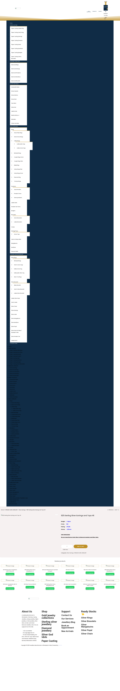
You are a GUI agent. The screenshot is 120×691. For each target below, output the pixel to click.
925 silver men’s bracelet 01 (70, 584)
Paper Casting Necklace (17, 48)
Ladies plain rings (21, 144)
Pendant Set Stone (15, 206)
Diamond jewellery (47, 629)
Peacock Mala (14, 251)
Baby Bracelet (17, 285)
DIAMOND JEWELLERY (15, 61)
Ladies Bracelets (18, 222)
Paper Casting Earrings (16, 36)
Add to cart (80, 546)
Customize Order (13, 343)
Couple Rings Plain (18, 161)
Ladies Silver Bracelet (19, 293)
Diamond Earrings (15, 68)
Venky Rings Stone (18, 173)
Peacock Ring (17, 177)
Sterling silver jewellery (49, 623)
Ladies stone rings (21, 148)
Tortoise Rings (17, 181)
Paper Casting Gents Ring (17, 32)
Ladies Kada (14, 202)
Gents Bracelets (18, 218)
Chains (13, 227)
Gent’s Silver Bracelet (19, 289)
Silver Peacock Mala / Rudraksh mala (19, 498)
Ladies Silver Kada (15, 298)
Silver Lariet (14, 314)
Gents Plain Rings (18, 132)
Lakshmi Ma (14, 111)
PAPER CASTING (13, 25)
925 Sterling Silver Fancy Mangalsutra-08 (50, 585)
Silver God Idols (47, 636)
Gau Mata (13, 103)
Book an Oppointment (67, 626)
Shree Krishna (14, 95)
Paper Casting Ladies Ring (17, 28)
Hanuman (13, 107)
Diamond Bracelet (15, 81)
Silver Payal (14, 326)
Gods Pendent (17, 189)
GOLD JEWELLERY (14, 126)
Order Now (10, 574)
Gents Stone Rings (18, 136)
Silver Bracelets (88, 621)
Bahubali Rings (17, 153)
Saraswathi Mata (15, 87)
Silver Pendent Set (15, 336)
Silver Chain (14, 306)
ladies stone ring (18, 269)
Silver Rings (14, 257)
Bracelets (13, 214)
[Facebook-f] (75, 599)
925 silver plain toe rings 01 (110, 584)
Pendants (13, 186)
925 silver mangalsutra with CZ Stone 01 (10, 585)
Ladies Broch (14, 340)
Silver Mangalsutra (15, 318)
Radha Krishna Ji (15, 115)
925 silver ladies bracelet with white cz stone (90, 585)
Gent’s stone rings (18, 265)
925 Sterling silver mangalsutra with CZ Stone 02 (10, 570)
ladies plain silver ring (19, 273)
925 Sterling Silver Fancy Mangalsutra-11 (110, 570)
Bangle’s (13, 210)
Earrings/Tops (14, 231)
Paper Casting (49, 641)
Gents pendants (18, 197)
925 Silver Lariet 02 (70, 569)
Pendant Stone (17, 193)
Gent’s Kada (14, 302)
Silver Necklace (15, 322)
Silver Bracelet (14, 282)
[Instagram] (83, 599)
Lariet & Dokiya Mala (16, 239)
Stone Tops (17, 234)
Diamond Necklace (15, 77)
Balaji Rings (16, 165)
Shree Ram (14, 99)
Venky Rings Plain (18, 169)
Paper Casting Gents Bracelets (17, 364)
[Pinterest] (87, 599)
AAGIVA (60, 645)
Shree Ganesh (14, 91)
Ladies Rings (17, 141)
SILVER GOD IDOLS (14, 84)
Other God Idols (15, 123)
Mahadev (13, 119)
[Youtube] (79, 599)
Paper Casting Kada (16, 44)
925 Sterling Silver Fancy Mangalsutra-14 (30, 570)
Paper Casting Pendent (16, 40)
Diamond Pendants (16, 72)
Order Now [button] (65, 549)
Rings (12, 129)
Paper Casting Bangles (16, 52)
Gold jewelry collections (48, 616)
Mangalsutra (14, 243)
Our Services (67, 618)
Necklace (13, 247)
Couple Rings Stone (18, 157)
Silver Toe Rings (18, 277)
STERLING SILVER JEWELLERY (16, 254)
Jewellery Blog (68, 622)
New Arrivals (67, 631)
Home (11, 23)
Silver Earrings (14, 310)
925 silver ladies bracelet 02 (90, 569)
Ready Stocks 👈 (88, 612)
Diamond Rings (15, 64)
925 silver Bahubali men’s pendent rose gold (50, 570)
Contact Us (66, 615)
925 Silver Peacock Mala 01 (30, 584)
